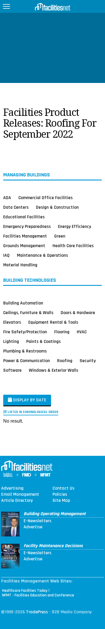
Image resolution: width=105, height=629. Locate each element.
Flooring (61, 332)
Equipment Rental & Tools (53, 322)
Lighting (11, 341)
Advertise (33, 527)
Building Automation (23, 303)
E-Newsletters (37, 521)
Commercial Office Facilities (45, 198)
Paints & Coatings (43, 341)
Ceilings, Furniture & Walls (28, 313)
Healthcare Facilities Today (25, 591)
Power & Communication (26, 361)
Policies (59, 494)
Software (12, 370)
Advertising (12, 488)
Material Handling (20, 265)
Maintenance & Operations (42, 255)
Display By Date (29, 400)
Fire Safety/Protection (25, 332)
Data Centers (16, 207)
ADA (7, 198)
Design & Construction (57, 207)
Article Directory (17, 500)
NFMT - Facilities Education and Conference (38, 595)
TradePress (37, 612)
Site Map (61, 500)
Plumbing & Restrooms (25, 351)
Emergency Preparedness (27, 226)
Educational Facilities (24, 217)
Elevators (12, 322)
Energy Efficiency (74, 226)
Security (88, 361)
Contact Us (63, 488)
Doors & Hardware (78, 313)
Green (59, 236)
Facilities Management (25, 236)
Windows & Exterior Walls (53, 370)
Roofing (64, 361)
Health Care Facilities (73, 246)
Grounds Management (24, 246)
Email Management (20, 494)
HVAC (82, 332)
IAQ (6, 255)
